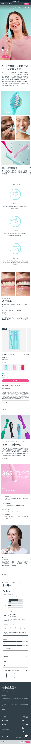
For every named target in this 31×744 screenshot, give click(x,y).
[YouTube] (27, 724)
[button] (26, 736)
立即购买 (5, 56)
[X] (23, 724)
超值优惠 (26, 3)
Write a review (26, 354)
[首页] (15, 8)
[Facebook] (27, 720)
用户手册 (4, 409)
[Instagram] (23, 720)
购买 (28, 741)
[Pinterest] (27, 728)
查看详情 (5, 458)
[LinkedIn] (23, 728)
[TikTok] (23, 732)
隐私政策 (22, 704)
